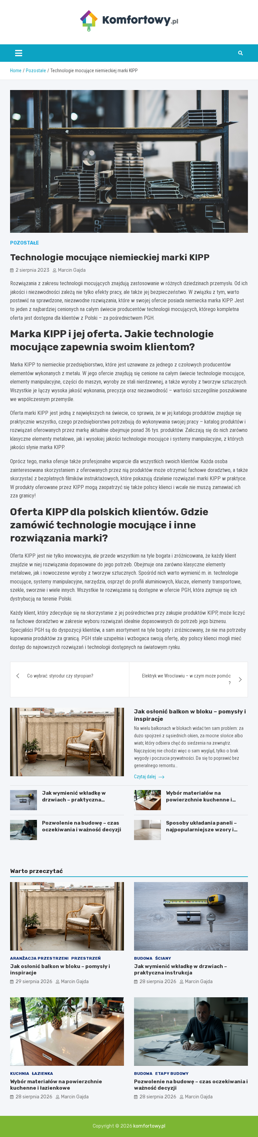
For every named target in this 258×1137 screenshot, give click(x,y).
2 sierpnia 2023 (32, 270)
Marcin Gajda (72, 270)
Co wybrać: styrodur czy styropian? (60, 676)
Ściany (163, 958)
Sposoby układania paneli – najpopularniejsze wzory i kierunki (201, 829)
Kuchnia (19, 1073)
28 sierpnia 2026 (157, 982)
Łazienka (42, 1073)
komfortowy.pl (149, 1126)
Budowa (143, 958)
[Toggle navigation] (18, 53)
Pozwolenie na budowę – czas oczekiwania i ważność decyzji (81, 826)
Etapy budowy (171, 1073)
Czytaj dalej (145, 776)
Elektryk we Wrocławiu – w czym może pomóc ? (186, 679)
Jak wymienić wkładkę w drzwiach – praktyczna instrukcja (74, 799)
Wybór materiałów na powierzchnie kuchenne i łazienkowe (199, 799)
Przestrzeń (86, 958)
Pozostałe (24, 243)
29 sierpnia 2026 (33, 982)
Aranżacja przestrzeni (39, 958)
